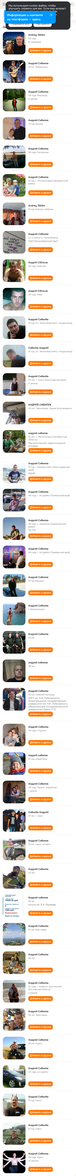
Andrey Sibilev (36, 34)
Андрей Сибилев (38, 63)
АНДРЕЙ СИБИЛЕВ (39, 404)
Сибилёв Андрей (38, 812)
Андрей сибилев (38, 897)
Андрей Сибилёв (38, 319)
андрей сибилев (38, 433)
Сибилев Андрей (38, 347)
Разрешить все (20, 23)
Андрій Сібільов (38, 262)
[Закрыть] (51, 15)
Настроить (42, 23)
